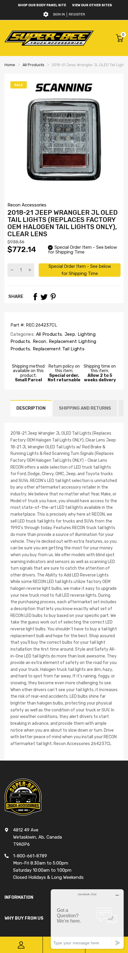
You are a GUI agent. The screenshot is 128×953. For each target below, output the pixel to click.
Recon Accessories (26, 205)
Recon (39, 341)
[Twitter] (44, 296)
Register (77, 14)
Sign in (59, 14)
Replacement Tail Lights (58, 349)
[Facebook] (35, 296)
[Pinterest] (53, 296)
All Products (48, 334)
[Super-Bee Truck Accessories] (49, 38)
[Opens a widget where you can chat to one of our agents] (87, 919)
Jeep (69, 334)
